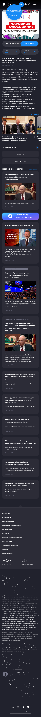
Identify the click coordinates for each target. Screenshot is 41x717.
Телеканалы (18, 669)
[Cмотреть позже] (33, 138)
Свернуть (20, 509)
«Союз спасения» (13, 619)
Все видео (5, 533)
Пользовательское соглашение (12, 537)
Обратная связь (7, 541)
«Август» (18, 617)
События (5, 549)
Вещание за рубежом (27, 564)
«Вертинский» (21, 621)
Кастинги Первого (7, 529)
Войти (35, 4)
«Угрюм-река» (23, 619)
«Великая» (13, 621)
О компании (6, 513)
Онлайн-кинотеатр (8, 521)
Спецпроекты (6, 517)
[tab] (11, 43)
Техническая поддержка (10, 545)
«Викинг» (32, 619)
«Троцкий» (5, 621)
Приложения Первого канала (11, 525)
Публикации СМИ (7, 553)
